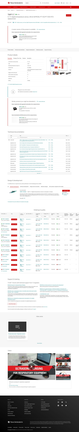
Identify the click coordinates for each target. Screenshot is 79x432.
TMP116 (20, 106)
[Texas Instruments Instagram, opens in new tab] (58, 402)
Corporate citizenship (11, 415)
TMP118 (20, 117)
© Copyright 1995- (12, 429)
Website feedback (44, 427)
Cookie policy (15, 427)
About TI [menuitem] (49, 7)
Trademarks (38, 427)
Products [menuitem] (9, 7)
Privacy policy (21, 427)
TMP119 (20, 34)
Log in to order (66, 190)
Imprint (50, 427)
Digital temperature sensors (30, 10)
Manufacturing (10, 413)
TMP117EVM (23, 191)
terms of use (45, 306)
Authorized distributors (45, 409)
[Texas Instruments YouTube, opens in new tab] (66, 405)
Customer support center (28, 407)
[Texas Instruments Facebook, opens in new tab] (62, 402)
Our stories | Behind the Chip (12, 407)
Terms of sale (27, 427)
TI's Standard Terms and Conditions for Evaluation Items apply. (18, 201)
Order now (68, 15)
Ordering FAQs (43, 407)
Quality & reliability (27, 411)
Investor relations (10, 411)
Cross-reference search (28, 405)
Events (9, 409)
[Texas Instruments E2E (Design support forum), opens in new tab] (62, 405)
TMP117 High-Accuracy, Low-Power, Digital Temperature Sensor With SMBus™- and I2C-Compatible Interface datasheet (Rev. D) (35, 22)
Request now (35, 91)
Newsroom (9, 405)
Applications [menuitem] (15, 7)
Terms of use (32, 427)
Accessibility (10, 427)
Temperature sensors (19, 10)
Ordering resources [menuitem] (42, 7)
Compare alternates (41, 29)
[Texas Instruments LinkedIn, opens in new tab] (58, 405)
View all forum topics (12, 303)
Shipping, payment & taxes (45, 405)
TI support (34, 309)
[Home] (15, 3)
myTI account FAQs (27, 413)
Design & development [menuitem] (23, 7)
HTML (61, 22)
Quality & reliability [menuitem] (33, 7)
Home (9, 10)
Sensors (12, 10)
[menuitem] (71, 7)
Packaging (26, 409)
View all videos (39, 343)
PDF (58, 22)
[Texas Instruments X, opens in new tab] (66, 402)
